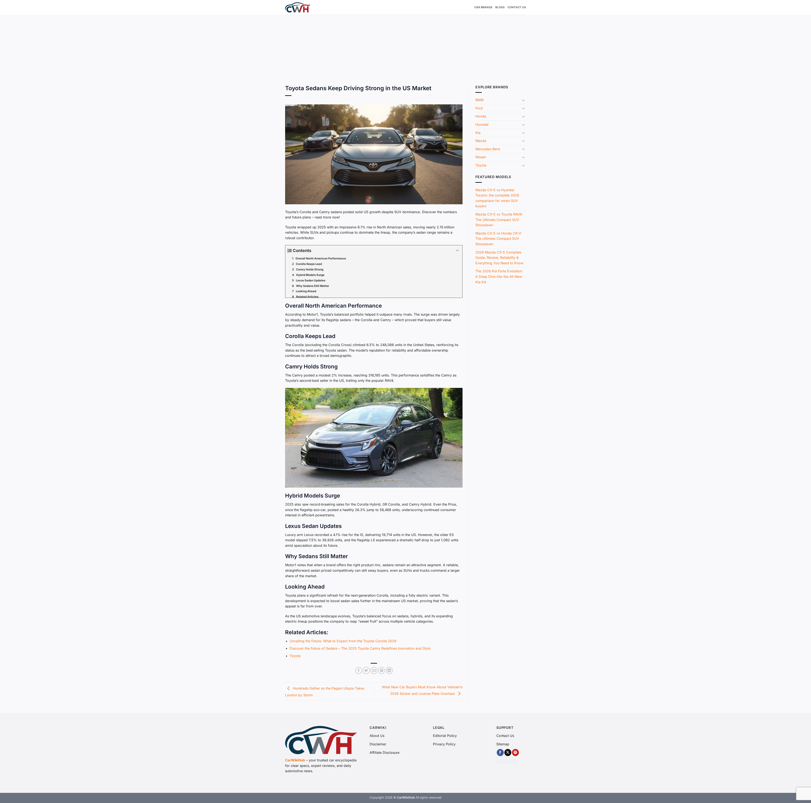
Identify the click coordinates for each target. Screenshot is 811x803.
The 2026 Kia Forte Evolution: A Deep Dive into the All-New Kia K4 (499, 276)
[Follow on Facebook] (500, 752)
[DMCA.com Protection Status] (506, 761)
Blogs (500, 7)
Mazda (480, 141)
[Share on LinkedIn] (389, 670)
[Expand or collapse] (457, 250)
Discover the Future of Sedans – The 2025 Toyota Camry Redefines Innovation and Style (360, 648)
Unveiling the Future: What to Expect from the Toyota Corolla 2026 (343, 641)
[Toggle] (523, 100)
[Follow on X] (507, 752)
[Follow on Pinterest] (515, 752)
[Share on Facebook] (358, 670)
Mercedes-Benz (487, 149)
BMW (479, 100)
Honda (480, 116)
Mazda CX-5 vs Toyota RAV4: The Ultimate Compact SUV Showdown (499, 219)
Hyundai (482, 124)
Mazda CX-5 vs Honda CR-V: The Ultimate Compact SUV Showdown (498, 238)
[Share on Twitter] (366, 670)
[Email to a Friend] (373, 670)
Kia (477, 133)
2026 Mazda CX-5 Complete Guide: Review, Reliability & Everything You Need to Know (499, 257)
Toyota (295, 656)
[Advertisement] (405, 46)
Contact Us (517, 7)
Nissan (480, 157)
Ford (479, 108)
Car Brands (483, 7)
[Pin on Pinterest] (381, 670)
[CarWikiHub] (297, 7)
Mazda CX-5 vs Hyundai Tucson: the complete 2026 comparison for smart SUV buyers (497, 198)
